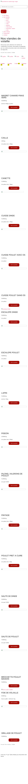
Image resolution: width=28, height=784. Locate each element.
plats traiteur (6, 31)
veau (7, 23)
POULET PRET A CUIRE (11, 555)
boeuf (7, 18)
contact (5, 35)
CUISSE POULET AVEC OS (13, 255)
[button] (14, 4)
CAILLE (4, 138)
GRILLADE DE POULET (11, 733)
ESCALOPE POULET (10, 352)
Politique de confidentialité (17, 748)
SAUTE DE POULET (10, 636)
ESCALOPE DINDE (9, 312)
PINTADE (5, 515)
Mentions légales (5, 748)
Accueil (2, 52)
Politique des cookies (6, 750)
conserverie (6, 33)
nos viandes (6, 17)
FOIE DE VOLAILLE (9, 693)
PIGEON (5, 433)
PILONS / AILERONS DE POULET (11, 475)
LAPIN (4, 393)
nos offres (6, 15)
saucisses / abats (10, 28)
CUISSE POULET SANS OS (13, 295)
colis (7, 30)
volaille (8, 22)
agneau (8, 25)
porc (7, 20)
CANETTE (5, 178)
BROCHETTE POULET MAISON (11, 678)
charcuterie (9, 27)
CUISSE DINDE (8, 215)
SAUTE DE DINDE (9, 596)
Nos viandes (8, 52)
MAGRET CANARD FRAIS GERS (12, 96)
